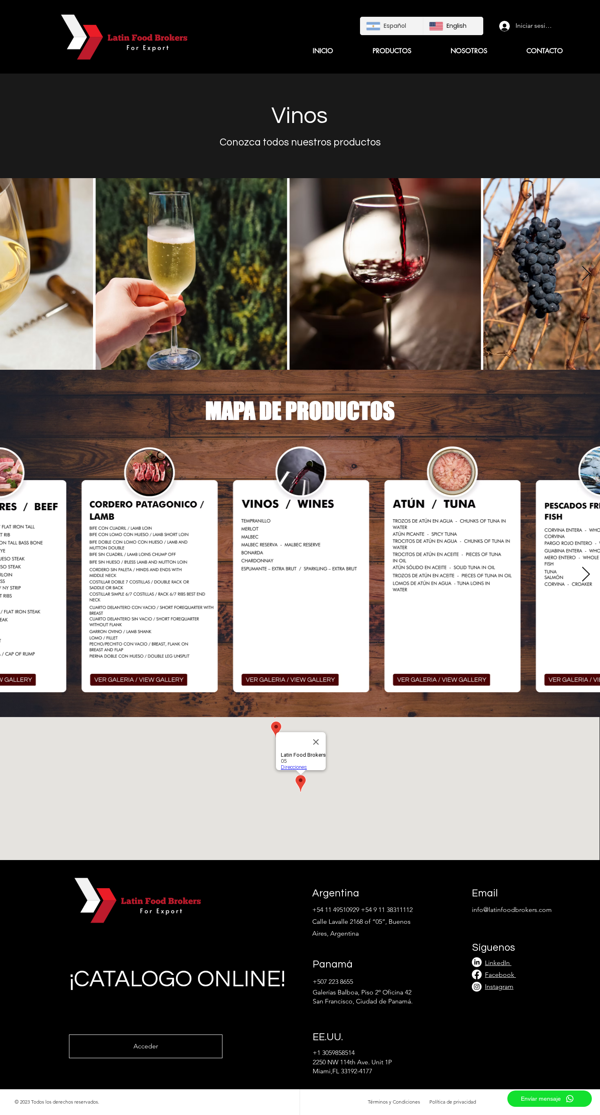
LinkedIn (498, 963)
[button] (378, 51)
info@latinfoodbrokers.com (512, 910)
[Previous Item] (14, 575)
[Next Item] (586, 274)
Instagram (499, 986)
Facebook (499, 975)
